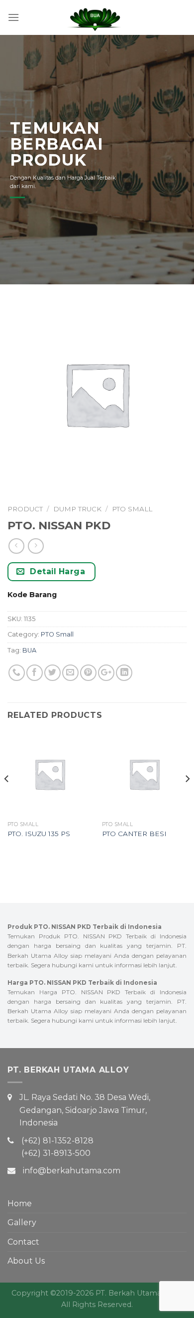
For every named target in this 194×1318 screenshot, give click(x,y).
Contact (23, 1242)
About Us (26, 1261)
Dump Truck (77, 509)
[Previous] (7, 798)
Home (19, 1203)
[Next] (187, 798)
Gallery (21, 1222)
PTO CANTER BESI (134, 834)
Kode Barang (32, 594)
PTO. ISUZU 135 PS (38, 834)
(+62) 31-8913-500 (56, 1153)
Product (25, 509)
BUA (29, 650)
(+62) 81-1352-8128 (57, 1140)
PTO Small (132, 509)
